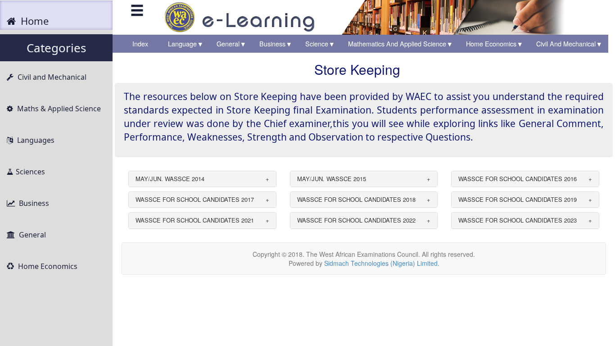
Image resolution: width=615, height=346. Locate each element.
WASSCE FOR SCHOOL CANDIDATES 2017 (195, 199)
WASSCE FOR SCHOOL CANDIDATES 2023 (517, 220)
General (231, 43)
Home (33, 20)
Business (275, 43)
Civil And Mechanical (568, 43)
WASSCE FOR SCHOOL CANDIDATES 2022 (356, 220)
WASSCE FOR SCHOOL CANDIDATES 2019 (517, 199)
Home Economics (494, 43)
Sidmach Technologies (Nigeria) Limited (381, 263)
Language (185, 43)
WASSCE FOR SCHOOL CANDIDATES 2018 (356, 199)
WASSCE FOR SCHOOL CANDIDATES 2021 (195, 220)
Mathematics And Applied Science (400, 43)
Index (143, 43)
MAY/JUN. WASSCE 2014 (170, 178)
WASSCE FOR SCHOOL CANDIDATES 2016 (517, 178)
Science (319, 43)
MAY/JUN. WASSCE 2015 (331, 178)
